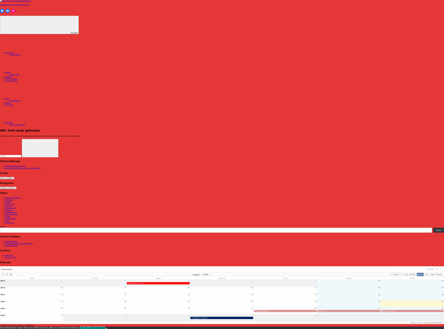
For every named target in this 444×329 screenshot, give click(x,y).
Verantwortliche (15, 55)
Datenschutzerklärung (17, 125)
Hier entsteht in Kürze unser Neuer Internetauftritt (23, 168)
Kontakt (8, 103)
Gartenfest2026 (14, 101)
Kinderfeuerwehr (11, 79)
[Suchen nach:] (11, 156)
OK (82, 328)
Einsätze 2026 (14, 75)
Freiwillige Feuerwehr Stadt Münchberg (14, 5)
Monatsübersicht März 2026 (15, 166)
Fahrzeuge (8, 77)
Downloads (9, 105)
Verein (7, 99)
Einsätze (8, 72)
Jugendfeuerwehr (11, 81)
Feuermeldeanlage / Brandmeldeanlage (19, 243)
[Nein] (106, 328)
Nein (86, 328)
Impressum (9, 123)
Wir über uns (9, 53)
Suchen (2, 227)
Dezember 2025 (10, 257)
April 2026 (9, 255)
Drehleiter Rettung (11, 241)
